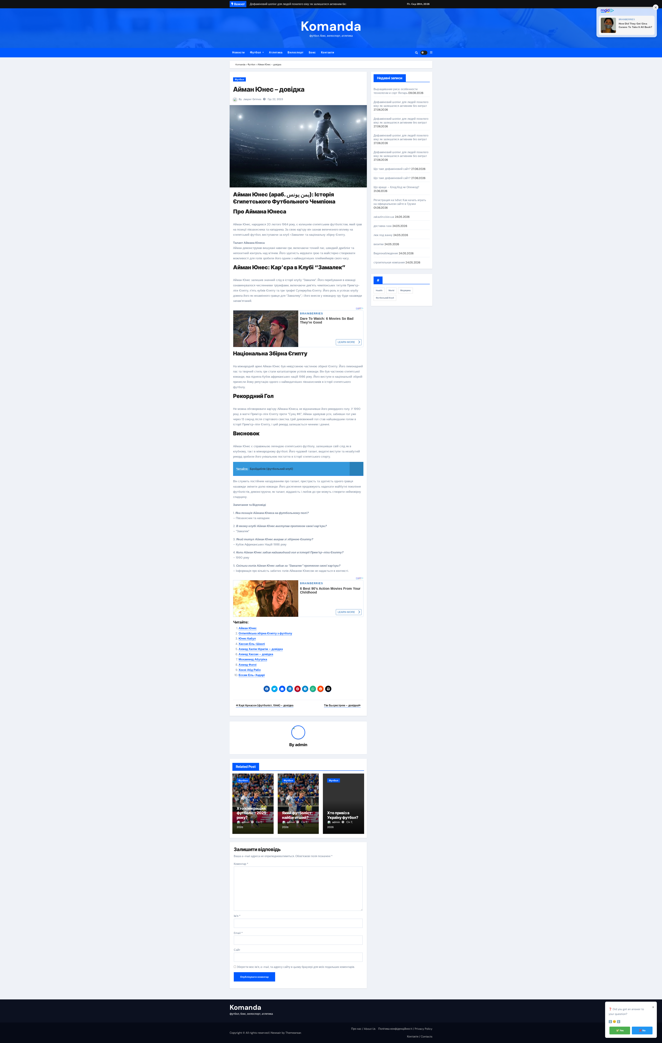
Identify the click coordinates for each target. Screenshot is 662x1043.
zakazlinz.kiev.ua (384, 217)
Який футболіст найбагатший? (296, 815)
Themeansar (293, 1033)
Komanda (331, 26)
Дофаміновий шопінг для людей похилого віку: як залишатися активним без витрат (401, 104)
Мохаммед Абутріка (253, 659)
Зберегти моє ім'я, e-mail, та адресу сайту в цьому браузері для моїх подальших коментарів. (296, 967)
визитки (379, 244)
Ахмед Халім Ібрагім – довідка (261, 649)
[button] (431, 52)
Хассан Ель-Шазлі (252, 644)
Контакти (327, 52)
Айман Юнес (248, 628)
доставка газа (383, 226)
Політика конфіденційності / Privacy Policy (405, 1029)
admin (301, 744)
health (379, 290)
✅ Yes (620, 1030)
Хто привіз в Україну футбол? (342, 815)
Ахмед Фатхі (248, 665)
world (391, 290)
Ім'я (237, 916)
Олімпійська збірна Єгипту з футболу (265, 633)
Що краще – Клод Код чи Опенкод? (396, 187)
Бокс (312, 52)
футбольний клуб (385, 297)
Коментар (241, 864)
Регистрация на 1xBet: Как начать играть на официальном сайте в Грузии (400, 202)
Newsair (276, 1033)
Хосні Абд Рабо (250, 670)
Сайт (237, 950)
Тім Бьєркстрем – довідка (341, 705)
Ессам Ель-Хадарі (252, 675)
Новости (238, 52)
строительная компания (389, 262)
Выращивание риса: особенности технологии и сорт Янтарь (396, 91)
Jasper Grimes (252, 99)
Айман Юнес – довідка (268, 89)
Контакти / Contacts (419, 1036)
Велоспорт (296, 52)
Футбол (256, 52)
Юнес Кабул (247, 638)
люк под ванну (383, 235)
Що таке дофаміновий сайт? (392, 169)
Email (238, 933)
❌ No (642, 1030)
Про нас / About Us (363, 1029)
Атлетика (275, 52)
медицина (405, 290)
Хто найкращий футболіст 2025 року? (251, 813)
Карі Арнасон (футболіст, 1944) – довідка (265, 705)
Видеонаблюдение (386, 253)
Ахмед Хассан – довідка (256, 654)
